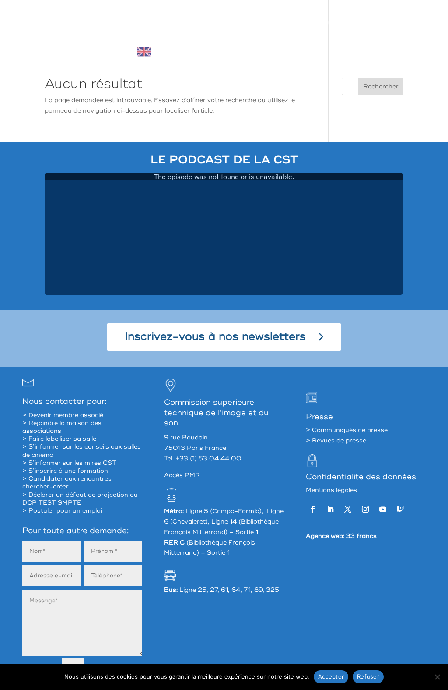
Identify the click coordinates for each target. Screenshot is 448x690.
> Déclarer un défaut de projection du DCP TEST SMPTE (80, 498)
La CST (177, 22)
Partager (223, 22)
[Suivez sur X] (348, 509)
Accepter (331, 676)
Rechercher (381, 86)
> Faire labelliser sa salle (59, 438)
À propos (130, 22)
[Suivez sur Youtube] (383, 509)
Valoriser (333, 22)
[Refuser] (437, 676)
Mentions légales (331, 490)
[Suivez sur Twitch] (400, 509)
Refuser (368, 676)
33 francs (361, 536)
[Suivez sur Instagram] (365, 509)
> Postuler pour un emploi (62, 510)
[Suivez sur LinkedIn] (330, 509)
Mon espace (386, 22)
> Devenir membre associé (62, 415)
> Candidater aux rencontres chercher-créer (67, 482)
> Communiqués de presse (347, 430)
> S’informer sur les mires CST (69, 463)
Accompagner (278, 22)
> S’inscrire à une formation (65, 470)
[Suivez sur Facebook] (313, 509)
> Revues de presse (336, 440)
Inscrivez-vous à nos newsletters (215, 336)
